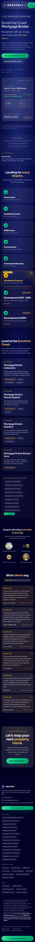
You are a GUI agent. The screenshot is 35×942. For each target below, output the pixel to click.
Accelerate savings (21, 889)
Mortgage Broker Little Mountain (13, 492)
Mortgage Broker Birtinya (11, 499)
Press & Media (16, 928)
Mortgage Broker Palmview (12, 510)
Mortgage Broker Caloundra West (14, 496)
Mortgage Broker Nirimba (12, 506)
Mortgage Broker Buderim (13, 425)
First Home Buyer (9, 382)
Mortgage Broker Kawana (12, 503)
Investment (19, 382)
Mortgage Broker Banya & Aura (11, 821)
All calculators (6, 886)
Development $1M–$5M (22, 874)
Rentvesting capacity (8, 889)
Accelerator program (8, 874)
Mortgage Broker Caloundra (13, 366)
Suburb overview (9, 379)
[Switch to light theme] (25, 5)
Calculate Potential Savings (13, 61)
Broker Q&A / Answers (8, 892)
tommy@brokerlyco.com (11, 800)
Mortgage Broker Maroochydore (13, 396)
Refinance (20, 379)
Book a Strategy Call (17, 808)
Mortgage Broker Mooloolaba (13, 481)
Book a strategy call (22, 892)
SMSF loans (26, 868)
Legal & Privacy (5, 928)
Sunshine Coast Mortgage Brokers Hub (13, 817)
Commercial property (17, 871)
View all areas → (9, 513)
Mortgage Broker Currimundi (12, 488)
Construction (6, 871)
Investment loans (15, 868)
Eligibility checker (17, 886)
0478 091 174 (8, 797)
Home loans (6, 868)
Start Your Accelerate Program (14, 55)
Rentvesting (29, 871)
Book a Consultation (16, 761)
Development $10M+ (8, 877)
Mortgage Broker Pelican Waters (13, 485)
